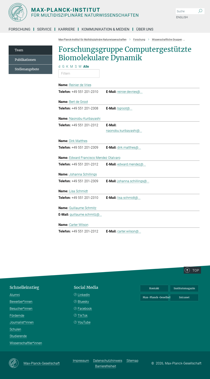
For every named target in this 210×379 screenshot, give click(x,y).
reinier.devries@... (130, 92)
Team (19, 50)
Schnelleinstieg (24, 287)
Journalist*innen (22, 322)
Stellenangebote (27, 69)
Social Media (86, 287)
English (182, 17)
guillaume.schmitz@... (86, 214)
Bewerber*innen (21, 302)
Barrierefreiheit (105, 366)
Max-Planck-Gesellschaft (155, 297)
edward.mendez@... (131, 164)
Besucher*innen (21, 309)
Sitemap (132, 361)
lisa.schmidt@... (128, 198)
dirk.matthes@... (129, 147)
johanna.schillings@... (133, 181)
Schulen (15, 329)
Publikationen (25, 60)
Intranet (184, 297)
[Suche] (200, 11)
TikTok (83, 316)
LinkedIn (84, 295)
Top (195, 270)
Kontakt (154, 288)
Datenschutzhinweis (107, 361)
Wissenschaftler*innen (26, 343)
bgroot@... (124, 108)
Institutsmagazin (184, 288)
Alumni (15, 295)
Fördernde (17, 316)
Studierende (18, 336)
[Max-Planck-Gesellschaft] (16, 363)
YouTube (84, 322)
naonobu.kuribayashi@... (124, 131)
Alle (86, 66)
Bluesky (83, 302)
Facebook (85, 309)
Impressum (81, 361)
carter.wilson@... (129, 231)
